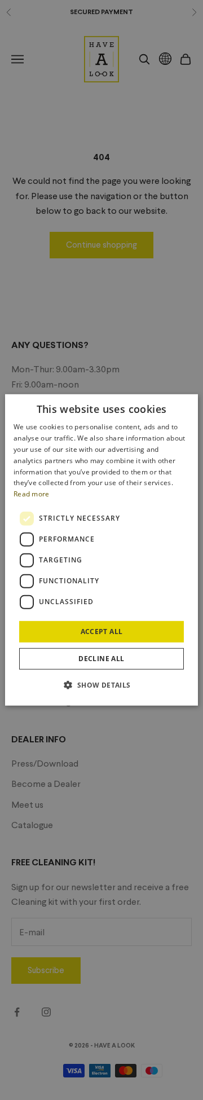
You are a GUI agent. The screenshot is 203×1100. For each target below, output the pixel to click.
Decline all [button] (101, 658)
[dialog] (101, 550)
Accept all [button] (102, 631)
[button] (101, 685)
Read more (32, 494)
